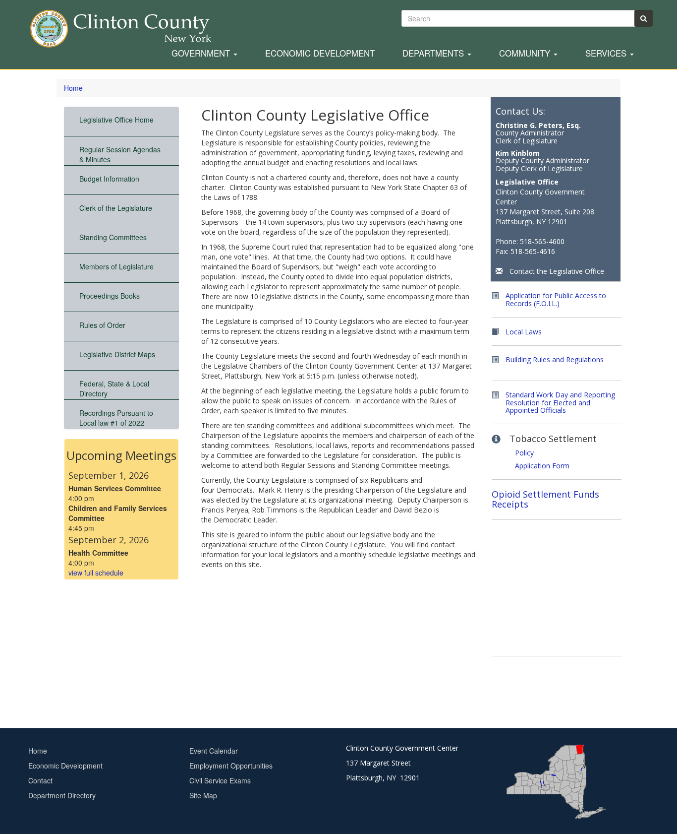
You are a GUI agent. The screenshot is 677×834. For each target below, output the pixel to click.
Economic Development (320, 53)
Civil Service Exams (220, 780)
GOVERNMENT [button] (201, 53)
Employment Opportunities (231, 765)
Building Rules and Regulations (555, 359)
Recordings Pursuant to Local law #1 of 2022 (116, 418)
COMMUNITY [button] (526, 53)
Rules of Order (102, 325)
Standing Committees (113, 237)
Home (73, 88)
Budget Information (109, 179)
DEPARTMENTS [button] (434, 53)
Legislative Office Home (116, 120)
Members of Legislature (116, 266)
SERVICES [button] (607, 53)
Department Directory (62, 795)
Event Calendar (213, 751)
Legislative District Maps (117, 354)
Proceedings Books (109, 296)
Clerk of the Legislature (115, 208)
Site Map (203, 795)
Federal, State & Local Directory (114, 388)
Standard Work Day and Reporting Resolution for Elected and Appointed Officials (560, 402)
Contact (40, 780)
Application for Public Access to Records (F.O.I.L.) (556, 299)
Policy (524, 452)
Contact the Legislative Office (556, 271)
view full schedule (95, 572)
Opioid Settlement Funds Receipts (545, 499)
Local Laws (524, 331)
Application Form (542, 465)
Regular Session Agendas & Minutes (120, 154)
